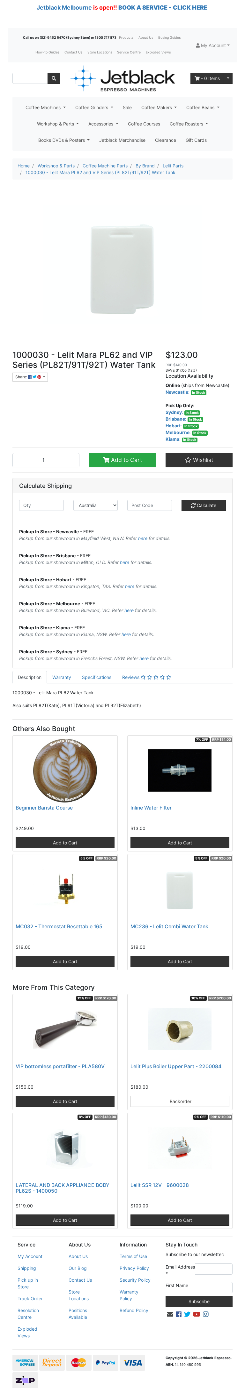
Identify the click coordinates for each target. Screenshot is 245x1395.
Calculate (206, 505)
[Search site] (54, 78)
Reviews (131, 677)
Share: (21, 377)
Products (126, 38)
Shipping (27, 1268)
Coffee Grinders (92, 107)
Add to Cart (125, 459)
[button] (212, 45)
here (142, 538)
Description (29, 677)
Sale (127, 107)
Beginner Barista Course (44, 808)
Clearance (165, 140)
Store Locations (99, 52)
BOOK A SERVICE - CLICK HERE (162, 7)
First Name (177, 1285)
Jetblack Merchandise (122, 140)
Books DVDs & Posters (62, 140)
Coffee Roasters (187, 123)
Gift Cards (196, 140)
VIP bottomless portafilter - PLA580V (60, 1066)
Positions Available (78, 1314)
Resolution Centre (28, 1314)
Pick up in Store (28, 1283)
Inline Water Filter (151, 808)
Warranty (61, 677)
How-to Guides (47, 52)
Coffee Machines (44, 107)
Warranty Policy (129, 1295)
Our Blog (78, 1268)
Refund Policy (134, 1310)
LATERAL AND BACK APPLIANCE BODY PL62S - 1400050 (62, 1188)
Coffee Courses (144, 123)
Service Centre (129, 52)
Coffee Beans (201, 107)
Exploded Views (158, 52)
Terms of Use (133, 1256)
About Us (145, 38)
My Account (30, 1256)
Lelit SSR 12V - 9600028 (159, 1185)
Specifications (96, 677)
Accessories (101, 123)
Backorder (179, 1101)
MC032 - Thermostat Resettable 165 (59, 926)
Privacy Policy (134, 1268)
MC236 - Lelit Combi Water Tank (169, 926)
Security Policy (135, 1280)
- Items (210, 78)
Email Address (180, 1270)
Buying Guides (169, 38)
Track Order (30, 1298)
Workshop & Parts (56, 123)
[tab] (29, 677)
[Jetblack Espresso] (122, 78)
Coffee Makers (157, 107)
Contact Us (73, 52)
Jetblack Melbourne (64, 7)
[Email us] (170, 1314)
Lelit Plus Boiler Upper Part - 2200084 (175, 1066)
